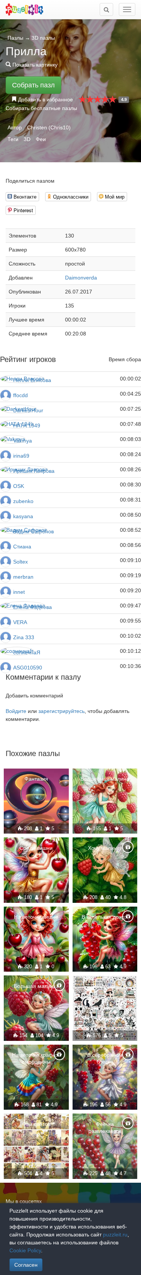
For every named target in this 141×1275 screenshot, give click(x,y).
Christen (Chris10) (49, 127)
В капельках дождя (105, 917)
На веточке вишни (36, 917)
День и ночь (105, 986)
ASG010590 (27, 668)
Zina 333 (23, 637)
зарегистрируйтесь (61, 711)
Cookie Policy (25, 1250)
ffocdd (20, 395)
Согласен (26, 1265)
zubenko (23, 501)
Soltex (20, 562)
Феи (41, 139)
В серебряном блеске (105, 1058)
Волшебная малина (104, 779)
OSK (18, 486)
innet (19, 592)
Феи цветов (36, 1124)
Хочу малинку (105, 848)
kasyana (23, 516)
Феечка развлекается (104, 1127)
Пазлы (15, 38)
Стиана (22, 547)
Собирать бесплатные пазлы (41, 108)
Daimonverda (81, 278)
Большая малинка (36, 986)
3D (27, 139)
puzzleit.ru (115, 1235)
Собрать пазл (33, 85)
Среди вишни (36, 848)
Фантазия (36, 779)
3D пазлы (43, 38)
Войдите (16, 711)
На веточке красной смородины (36, 1058)
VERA (20, 622)
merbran (23, 577)
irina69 (21, 456)
